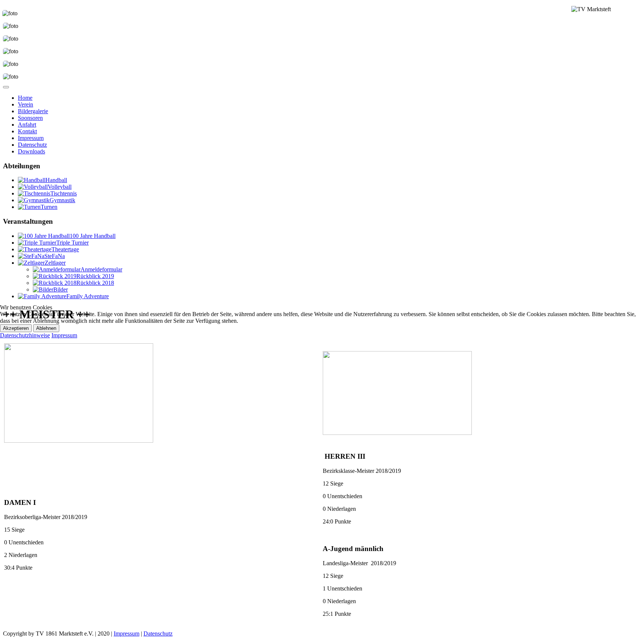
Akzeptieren (16, 328)
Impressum (64, 335)
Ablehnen (46, 328)
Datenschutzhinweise (25, 335)
